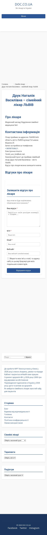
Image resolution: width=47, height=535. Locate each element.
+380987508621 (11, 148)
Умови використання (13, 423)
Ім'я (9, 231)
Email (10, 240)
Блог (6, 409)
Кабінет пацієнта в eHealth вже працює (21, 374)
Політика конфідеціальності (16, 420)
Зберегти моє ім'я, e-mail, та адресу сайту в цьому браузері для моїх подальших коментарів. (23, 261)
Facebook (12, 527)
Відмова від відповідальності (17, 411)
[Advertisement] (23, 56)
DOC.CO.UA (23, 4)
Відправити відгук (23, 270)
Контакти (8, 417)
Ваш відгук (12, 208)
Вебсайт (10, 249)
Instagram (34, 527)
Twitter (23, 527)
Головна (8, 414)
